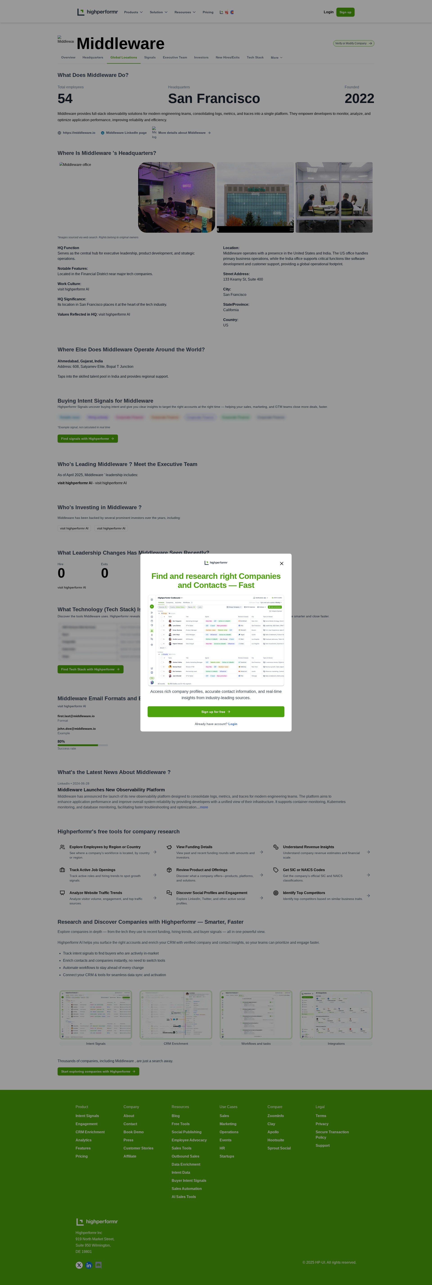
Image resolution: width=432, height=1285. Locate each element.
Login (232, 723)
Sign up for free (213, 711)
